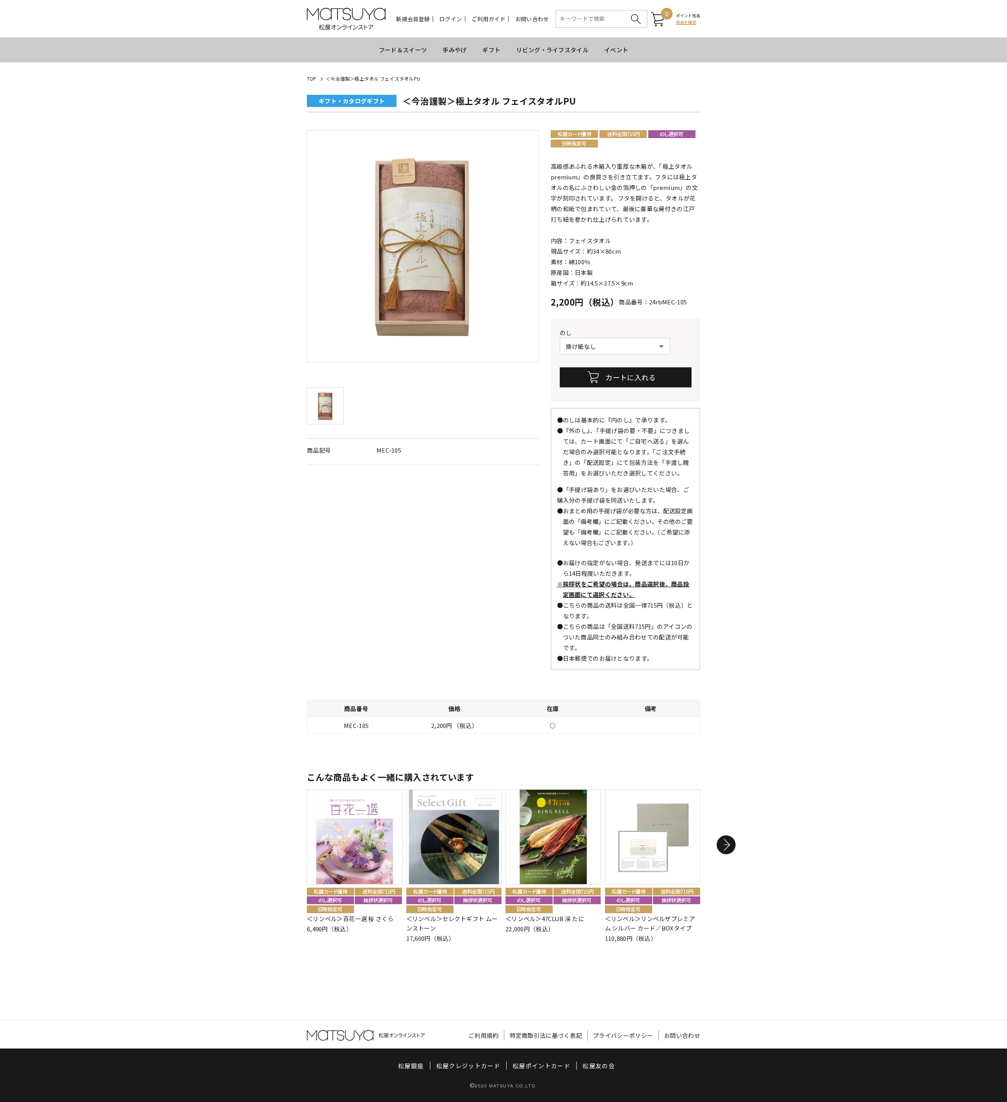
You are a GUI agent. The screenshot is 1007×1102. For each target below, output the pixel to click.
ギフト (491, 50)
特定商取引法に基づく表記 (546, 1035)
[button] (726, 844)
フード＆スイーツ (403, 50)
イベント (616, 50)
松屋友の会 (599, 1065)
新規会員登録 (413, 19)
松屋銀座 (411, 1065)
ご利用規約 (483, 1035)
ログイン (450, 19)
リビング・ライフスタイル (552, 50)
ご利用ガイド (488, 19)
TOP (312, 78)
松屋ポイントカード (541, 1065)
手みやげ (455, 50)
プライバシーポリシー (623, 1035)
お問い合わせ (532, 19)
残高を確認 (686, 22)
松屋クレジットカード (468, 1065)
